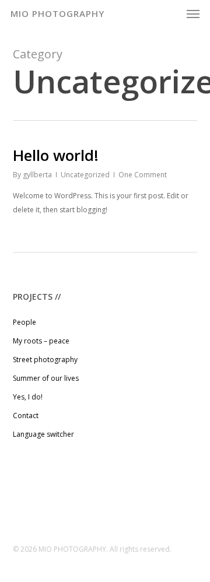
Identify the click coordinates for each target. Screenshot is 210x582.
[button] (193, 13)
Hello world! (56, 155)
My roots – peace (41, 341)
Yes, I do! (28, 397)
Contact (25, 415)
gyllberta (37, 175)
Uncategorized (85, 175)
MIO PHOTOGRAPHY (57, 13)
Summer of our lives (46, 378)
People (24, 322)
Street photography (45, 359)
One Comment (142, 175)
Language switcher (43, 434)
